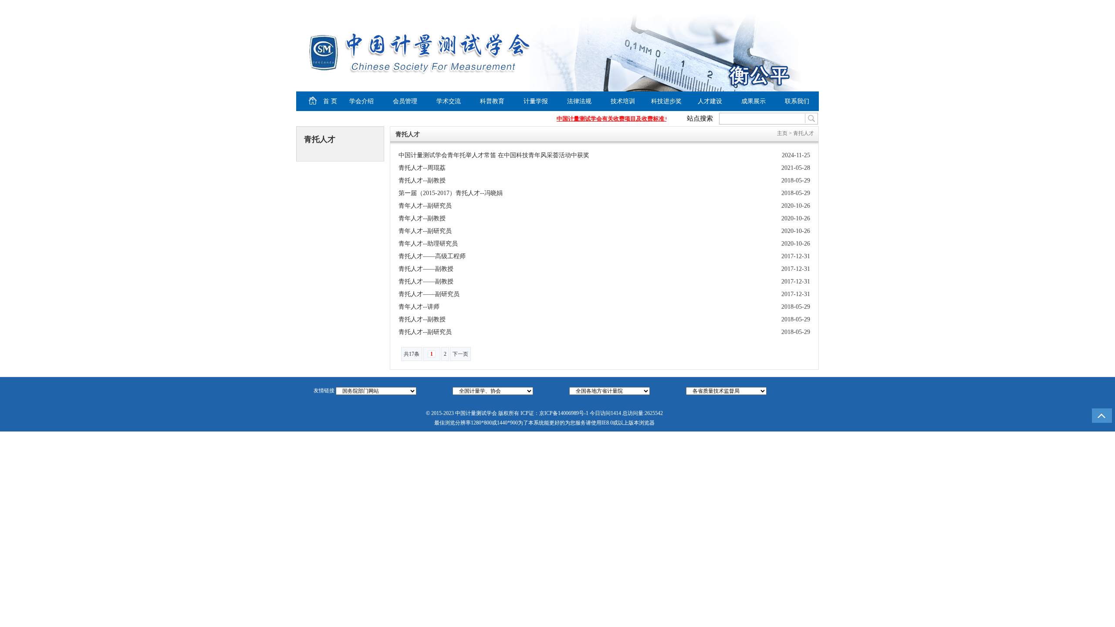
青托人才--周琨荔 (422, 168)
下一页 (460, 354)
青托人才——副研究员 (429, 294)
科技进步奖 (666, 101)
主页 (782, 133)
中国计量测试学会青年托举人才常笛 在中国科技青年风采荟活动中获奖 (494, 155)
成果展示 (753, 101)
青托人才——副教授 (426, 269)
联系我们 (797, 101)
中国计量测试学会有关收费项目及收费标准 (605, 118)
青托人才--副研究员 (425, 332)
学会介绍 (361, 101)
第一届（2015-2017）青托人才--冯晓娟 (451, 193)
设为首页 (740, 7)
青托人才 (803, 133)
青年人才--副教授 (422, 218)
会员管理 (405, 101)
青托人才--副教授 (422, 180)
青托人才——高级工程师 (432, 256)
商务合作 (799, 7)
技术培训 (623, 101)
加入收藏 (773, 7)
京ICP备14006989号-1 (563, 413)
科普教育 (492, 101)
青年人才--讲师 (419, 306)
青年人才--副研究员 (425, 205)
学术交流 (448, 101)
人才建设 (710, 101)
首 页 (322, 99)
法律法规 (579, 101)
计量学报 (536, 101)
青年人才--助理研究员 (428, 243)
